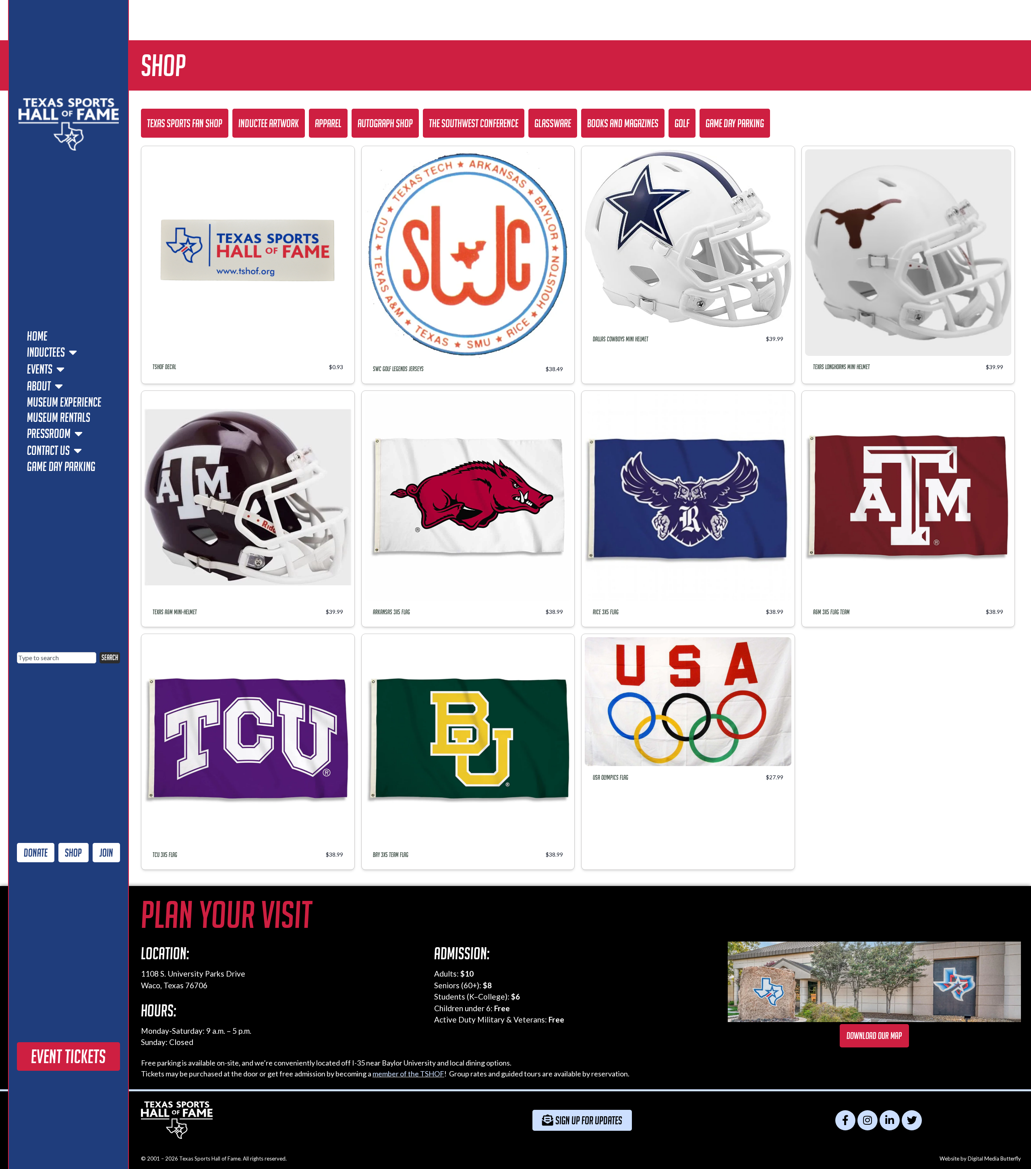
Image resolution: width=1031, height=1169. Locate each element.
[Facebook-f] (845, 1120)
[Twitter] (912, 1120)
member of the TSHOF (408, 1073)
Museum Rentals (58, 417)
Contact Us (48, 450)
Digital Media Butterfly (994, 1158)
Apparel (328, 123)
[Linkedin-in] (890, 1120)
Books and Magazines (622, 123)
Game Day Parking (61, 466)
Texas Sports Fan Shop (184, 123)
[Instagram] (867, 1120)
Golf (682, 123)
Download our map (874, 1036)
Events (39, 369)
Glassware (552, 123)
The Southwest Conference (473, 123)
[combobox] (56, 657)
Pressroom (48, 433)
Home (37, 336)
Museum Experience (64, 402)
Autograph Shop (385, 123)
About (39, 386)
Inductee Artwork (268, 123)
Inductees (46, 352)
